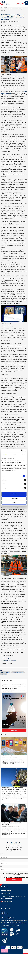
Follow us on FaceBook (2, 908)
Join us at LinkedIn (9, 908)
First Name (2, 853)
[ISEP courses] (5, 943)
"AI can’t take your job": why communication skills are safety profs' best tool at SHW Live (14, 687)
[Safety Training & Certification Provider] (5, 3)
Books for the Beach (7, 756)
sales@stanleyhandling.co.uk (9, 660)
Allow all (14, 494)
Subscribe (14, 730)
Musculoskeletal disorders (18, 672)
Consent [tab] (5, 454)
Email (1, 866)
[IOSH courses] (18, 935)
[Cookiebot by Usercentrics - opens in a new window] (21, 450)
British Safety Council (7, 901)
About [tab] (23, 454)
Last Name (2, 860)
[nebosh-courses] (12, 935)
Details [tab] (14, 454)
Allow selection (14, 498)
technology (3, 674)
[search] (24, 3)
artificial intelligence (5, 672)
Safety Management (4, 7)
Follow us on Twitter (6, 908)
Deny (14, 502)
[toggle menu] (26, 3)
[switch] (25, 480)
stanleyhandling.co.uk (6, 658)
